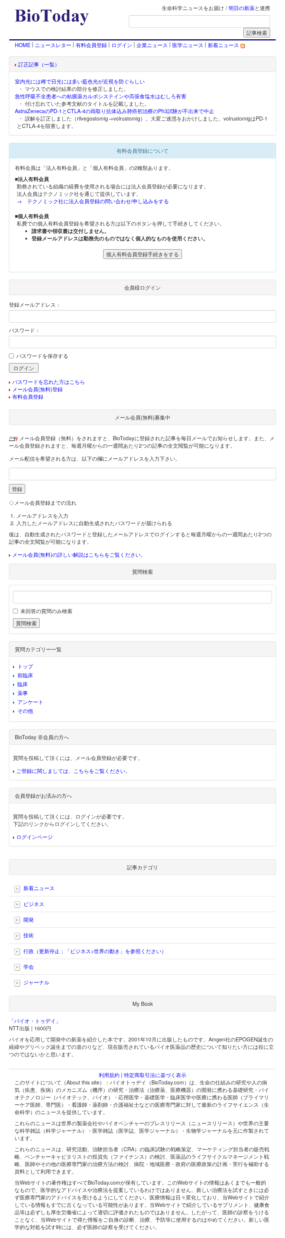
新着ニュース (224, 45)
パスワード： (24, 330)
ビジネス (33, 904)
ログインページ (34, 836)
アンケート (30, 701)
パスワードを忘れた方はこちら (48, 381)
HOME (22, 45)
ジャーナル (35, 982)
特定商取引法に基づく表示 (155, 1075)
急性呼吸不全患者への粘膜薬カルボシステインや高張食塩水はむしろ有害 (100, 96)
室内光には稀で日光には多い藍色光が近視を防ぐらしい (80, 81)
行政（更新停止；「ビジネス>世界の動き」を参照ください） (94, 951)
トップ (25, 666)
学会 (28, 966)
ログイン (121, 45)
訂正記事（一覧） (39, 64)
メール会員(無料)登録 (37, 389)
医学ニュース (187, 45)
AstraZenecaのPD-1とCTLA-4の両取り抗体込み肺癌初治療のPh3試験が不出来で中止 (114, 111)
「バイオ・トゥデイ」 (35, 1020)
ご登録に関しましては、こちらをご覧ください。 (73, 770)
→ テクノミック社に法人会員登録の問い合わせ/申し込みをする (93, 201)
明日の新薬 (242, 7)
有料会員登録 (91, 45)
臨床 (22, 684)
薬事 (22, 693)
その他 (25, 710)
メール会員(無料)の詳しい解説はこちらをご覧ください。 (79, 554)
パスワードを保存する (42, 355)
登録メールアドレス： (35, 304)
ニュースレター (53, 45)
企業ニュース (152, 45)
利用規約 (109, 1075)
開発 (28, 919)
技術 (28, 935)
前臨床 (25, 675)
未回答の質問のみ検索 (46, 611)
